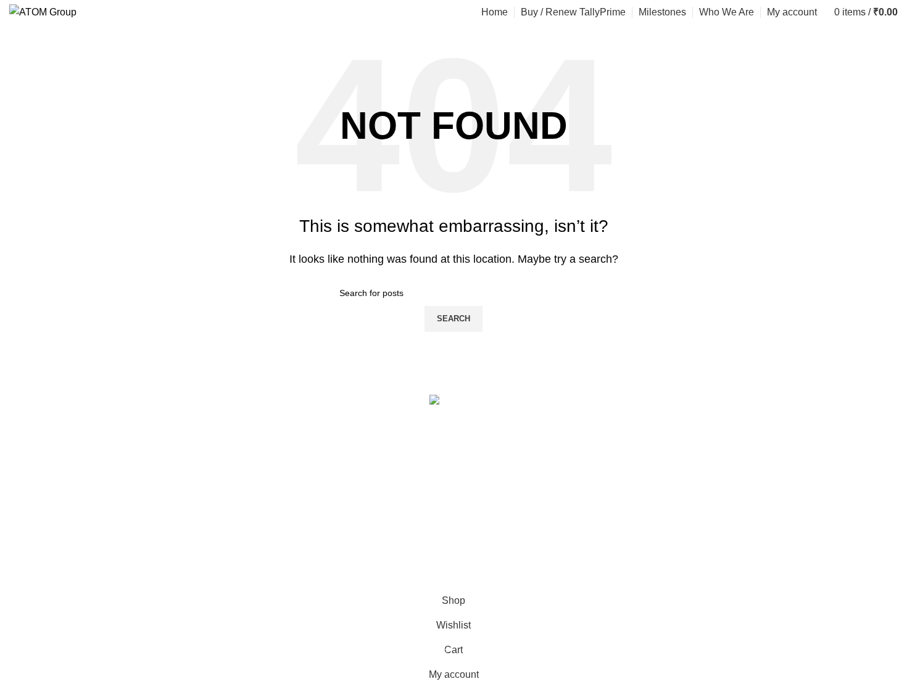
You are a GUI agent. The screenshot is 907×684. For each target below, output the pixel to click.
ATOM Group (72, 580)
